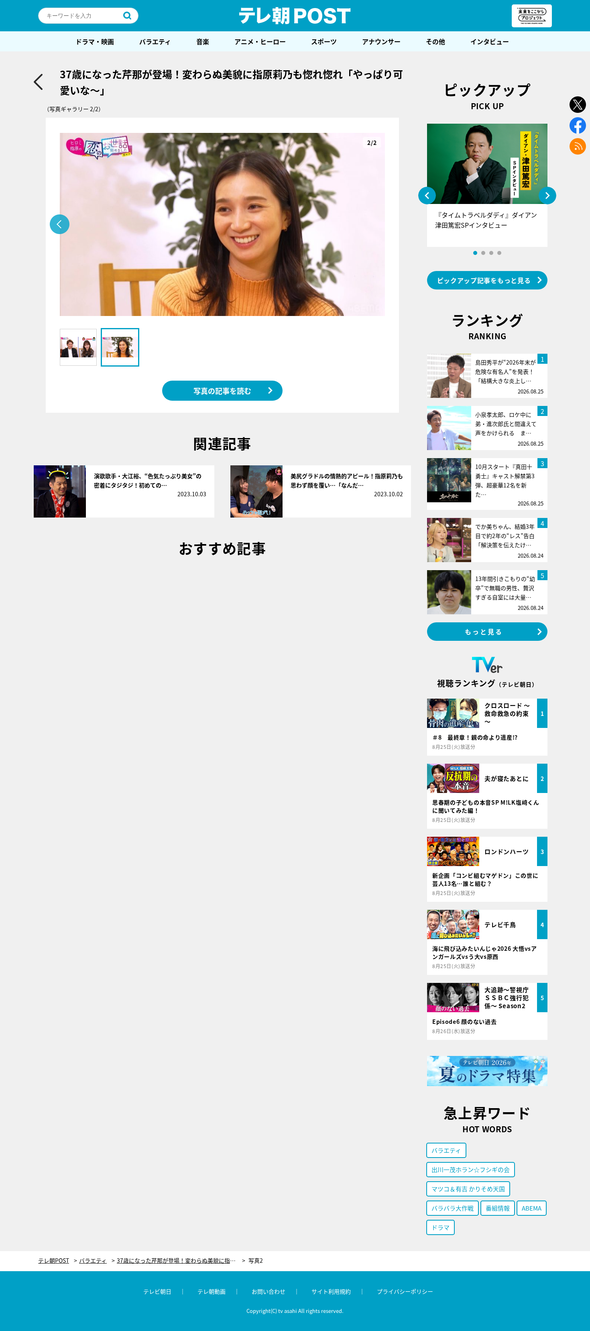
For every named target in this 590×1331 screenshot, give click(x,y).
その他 (435, 41)
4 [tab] (499, 253)
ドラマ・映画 (94, 41)
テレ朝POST (295, 15)
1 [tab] (475, 253)
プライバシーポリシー (405, 1291)
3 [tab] (491, 253)
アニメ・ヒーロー (260, 41)
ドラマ (440, 1227)
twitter (578, 104)
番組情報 (498, 1208)
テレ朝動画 (211, 1291)
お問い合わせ (268, 1291)
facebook (578, 125)
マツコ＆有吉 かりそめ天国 (468, 1188)
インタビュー (489, 41)
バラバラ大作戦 (452, 1208)
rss (578, 146)
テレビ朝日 (157, 1291)
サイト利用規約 (331, 1291)
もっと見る (484, 631)
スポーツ (324, 41)
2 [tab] (483, 253)
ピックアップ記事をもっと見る (484, 280)
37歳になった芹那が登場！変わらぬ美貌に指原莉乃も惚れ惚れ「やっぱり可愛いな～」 (181, 1260)
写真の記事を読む (222, 390)
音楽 (202, 41)
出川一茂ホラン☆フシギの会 (470, 1169)
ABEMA (531, 1208)
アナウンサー (381, 41)
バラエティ (155, 41)
